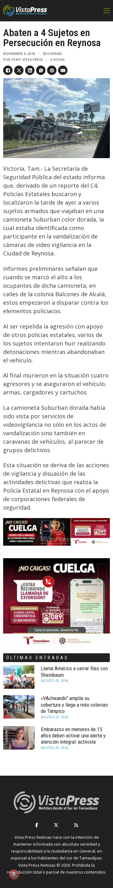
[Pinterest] (51, 70)
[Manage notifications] (14, 874)
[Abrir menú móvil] (107, 10)
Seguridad (52, 53)
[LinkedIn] (30, 70)
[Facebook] (8, 70)
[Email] (62, 70)
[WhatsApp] (41, 70)
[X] (19, 70)
